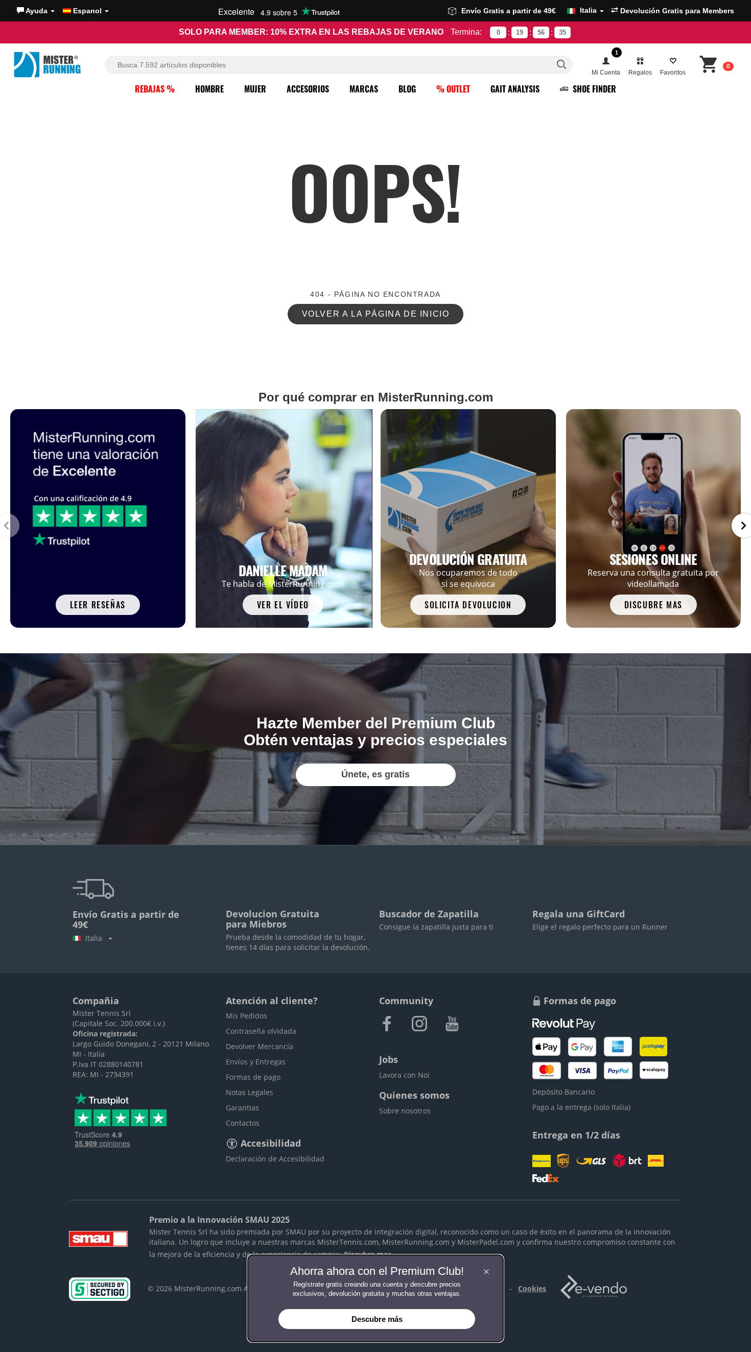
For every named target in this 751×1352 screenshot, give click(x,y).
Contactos (243, 1123)
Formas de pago (253, 1077)
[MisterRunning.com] (58, 64)
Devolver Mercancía (259, 1046)
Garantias (242, 1107)
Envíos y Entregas (256, 1061)
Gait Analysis (514, 89)
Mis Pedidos (246, 1016)
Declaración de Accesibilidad (275, 1159)
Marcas (363, 89)
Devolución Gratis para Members (676, 11)
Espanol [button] (87, 11)
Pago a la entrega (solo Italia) (581, 1107)
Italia (95, 938)
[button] (36, 10)
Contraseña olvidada (261, 1031)
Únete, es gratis (375, 774)
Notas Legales (249, 1092)
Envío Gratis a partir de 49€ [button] (529, 10)
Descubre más (377, 1319)
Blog (407, 89)
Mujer (255, 89)
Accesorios (308, 89)
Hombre (209, 89)
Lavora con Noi (404, 1075)
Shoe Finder (593, 89)
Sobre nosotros (405, 1111)
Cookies (532, 1288)
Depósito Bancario (563, 1092)
